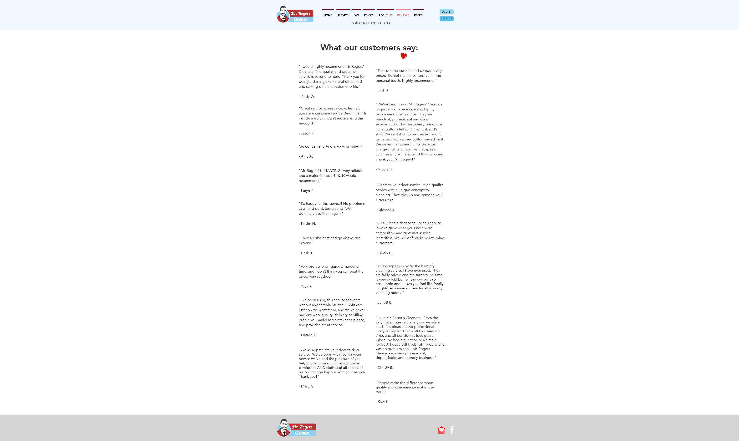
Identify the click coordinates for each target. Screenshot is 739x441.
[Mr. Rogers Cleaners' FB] (451, 430)
